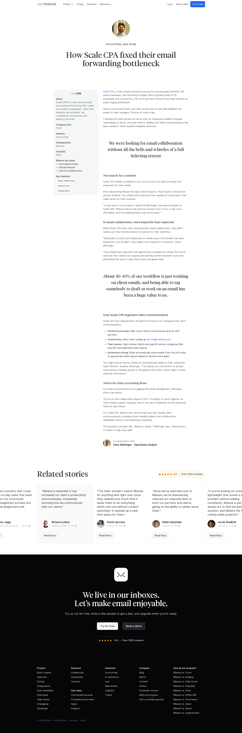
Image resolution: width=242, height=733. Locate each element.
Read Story (50, 535)
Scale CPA (108, 91)
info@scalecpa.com (160, 339)
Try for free (197, 4)
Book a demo (182, 4)
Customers (92, 4)
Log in (170, 4)
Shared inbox (64, 191)
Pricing (80, 4)
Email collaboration (66, 181)
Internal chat (63, 186)
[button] (68, 4)
